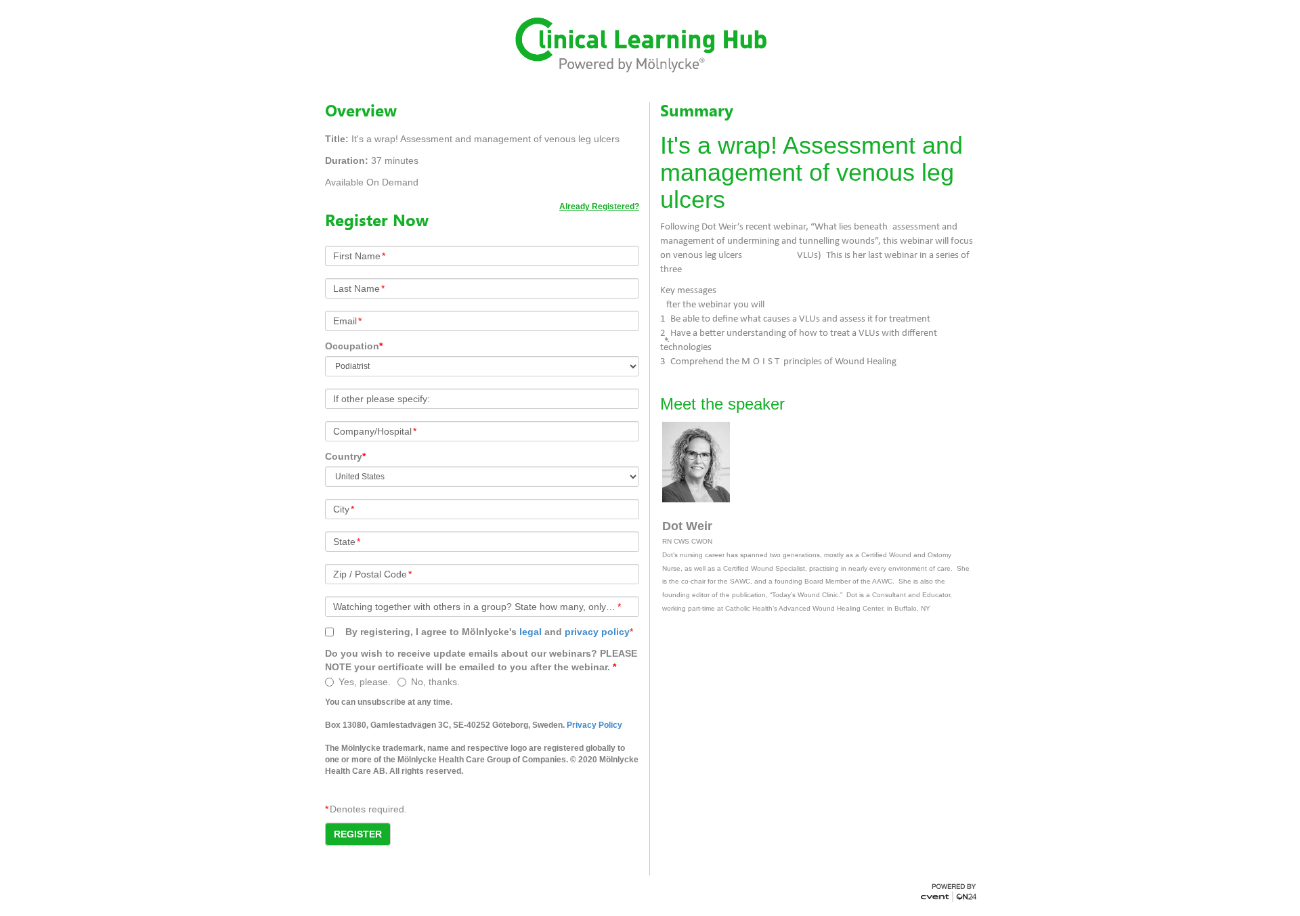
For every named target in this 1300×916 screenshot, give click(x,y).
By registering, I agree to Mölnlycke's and (487, 631)
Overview (361, 110)
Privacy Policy (594, 725)
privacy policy (597, 631)
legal (530, 631)
